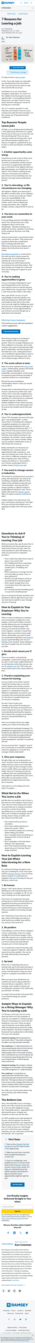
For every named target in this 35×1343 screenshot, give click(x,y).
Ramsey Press (19, 1313)
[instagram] (14, 1291)
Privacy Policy (17, 1219)
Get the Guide (17, 1184)
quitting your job (13, 666)
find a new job (20, 465)
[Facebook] (8, 1232)
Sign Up (17, 1211)
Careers (13, 1310)
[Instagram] (26, 1319)
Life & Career (11, 14)
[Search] (21, 3)
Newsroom (10, 1313)
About (26, 1313)
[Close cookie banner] (32, 1335)
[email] (26, 1232)
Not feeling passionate (10, 254)
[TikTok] (15, 1319)
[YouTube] (20, 1319)
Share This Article (18, 67)
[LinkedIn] (14, 1232)
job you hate (20, 77)
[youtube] (20, 1291)
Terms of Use (6, 1219)
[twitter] (9, 1291)
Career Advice (23, 14)
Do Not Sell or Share (24, 1330)
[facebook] (3, 1291)
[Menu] (31, 3)
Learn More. (15, 1280)
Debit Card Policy (12, 1327)
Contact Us (20, 1310)
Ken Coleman (14, 37)
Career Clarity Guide (18, 1167)
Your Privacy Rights (11, 1330)
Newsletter (28, 1310)
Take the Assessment (11, 331)
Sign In (26, 3)
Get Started (6, 1310)
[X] (20, 1232)
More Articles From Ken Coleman (12, 1285)
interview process (14, 874)
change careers (24, 492)
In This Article (6, 8)
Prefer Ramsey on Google (18, 72)
